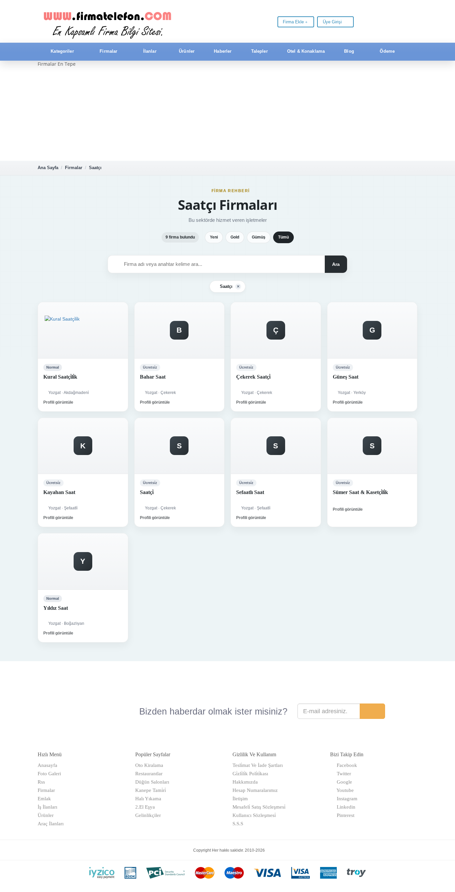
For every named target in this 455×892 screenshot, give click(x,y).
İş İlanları (47, 807)
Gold (234, 237)
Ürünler (186, 51)
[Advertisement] (227, 114)
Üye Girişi (333, 21)
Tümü (283, 237)
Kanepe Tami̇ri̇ (150, 790)
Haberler (222, 51)
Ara (336, 264)
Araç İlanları (51, 823)
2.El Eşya (145, 807)
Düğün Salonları (152, 782)
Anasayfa (47, 765)
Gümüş (258, 237)
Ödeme (386, 51)
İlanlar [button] (150, 51)
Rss (41, 782)
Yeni (214, 237)
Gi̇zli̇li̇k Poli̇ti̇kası (250, 773)
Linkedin (344, 807)
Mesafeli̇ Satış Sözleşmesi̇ (258, 807)
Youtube (344, 790)
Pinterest (344, 815)
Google (343, 782)
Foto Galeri (49, 773)
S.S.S (237, 823)
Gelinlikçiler (148, 815)
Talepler (259, 51)
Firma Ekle (294, 21)
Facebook (345, 765)
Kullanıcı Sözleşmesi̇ (254, 815)
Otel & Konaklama (305, 51)
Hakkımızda (245, 782)
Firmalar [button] (108, 51)
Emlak (44, 798)
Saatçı (95, 167)
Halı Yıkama (148, 798)
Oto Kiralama (149, 765)
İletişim (240, 798)
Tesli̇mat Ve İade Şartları (257, 765)
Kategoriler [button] (62, 51)
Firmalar (73, 167)
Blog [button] (349, 51)
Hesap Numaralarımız (255, 790)
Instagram (345, 798)
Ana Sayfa (48, 167)
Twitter (342, 773)
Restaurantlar (149, 773)
